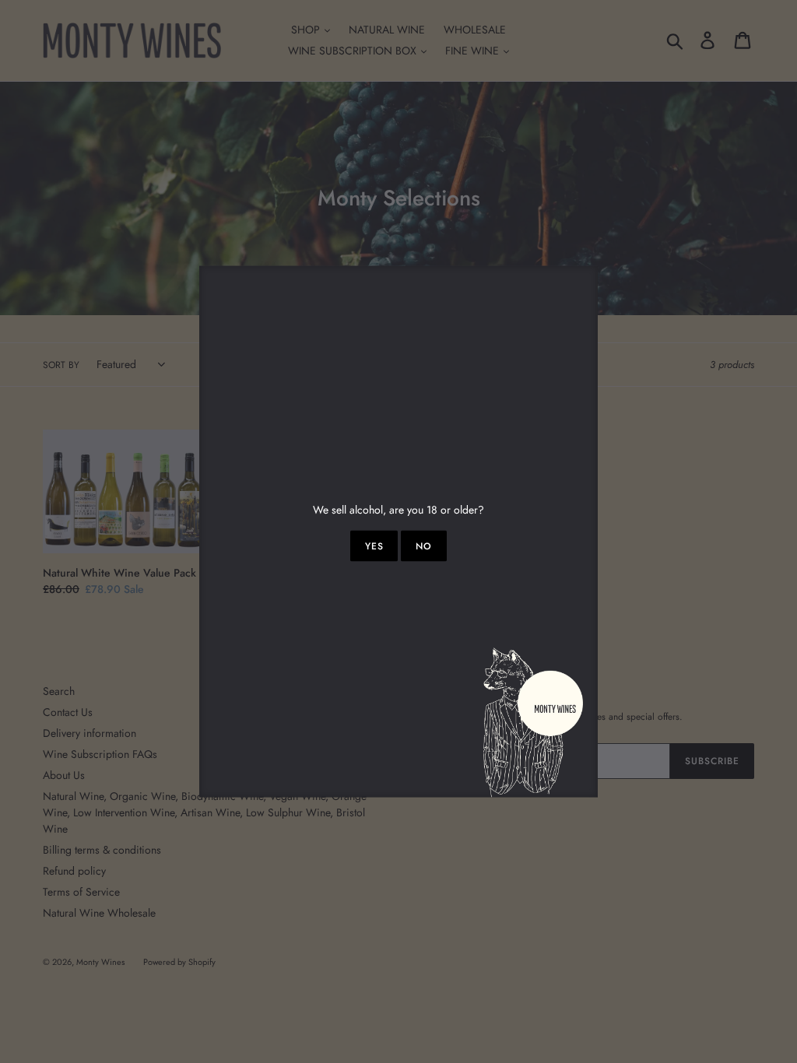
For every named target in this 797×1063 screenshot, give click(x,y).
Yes (374, 546)
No (424, 546)
